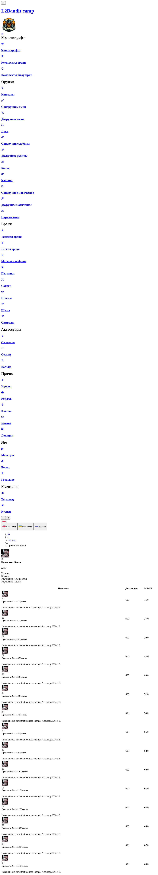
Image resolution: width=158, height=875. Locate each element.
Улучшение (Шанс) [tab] (11, 581)
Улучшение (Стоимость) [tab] (14, 579)
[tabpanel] (79, 730)
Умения (11, 540)
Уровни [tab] (5, 573)
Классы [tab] (5, 576)
